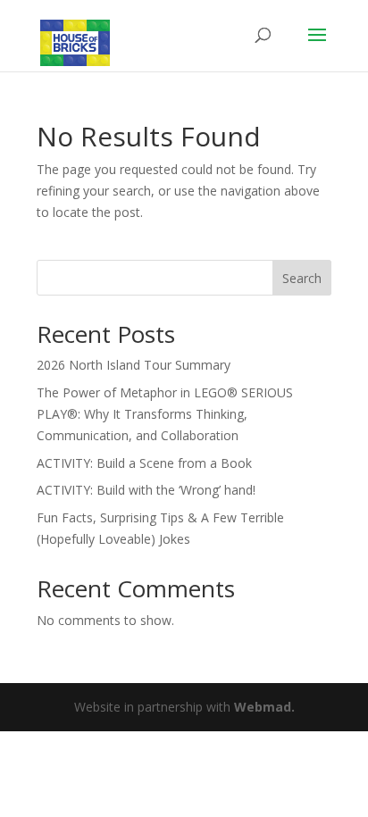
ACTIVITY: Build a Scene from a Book (144, 462)
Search (302, 278)
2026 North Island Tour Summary (133, 364)
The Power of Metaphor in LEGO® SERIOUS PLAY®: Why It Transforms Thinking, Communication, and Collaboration (165, 414)
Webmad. (264, 706)
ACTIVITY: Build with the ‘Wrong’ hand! (146, 489)
